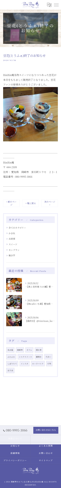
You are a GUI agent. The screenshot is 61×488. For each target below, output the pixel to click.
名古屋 (10, 350)
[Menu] (56, 4)
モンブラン (14, 249)
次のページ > (49, 203)
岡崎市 (20, 350)
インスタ (24, 363)
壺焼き (39, 356)
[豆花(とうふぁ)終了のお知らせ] (30, 89)
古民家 (12, 238)
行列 (49, 363)
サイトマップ (46, 460)
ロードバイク (37, 363)
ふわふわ (11, 356)
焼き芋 (12, 255)
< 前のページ (11, 203)
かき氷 (12, 233)
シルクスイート (25, 356)
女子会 (10, 370)
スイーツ (13, 244)
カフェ (29, 350)
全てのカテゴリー (17, 227)
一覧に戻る (30, 203)
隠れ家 (39, 350)
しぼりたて (12, 363)
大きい (48, 356)
